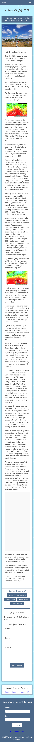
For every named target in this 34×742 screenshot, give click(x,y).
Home (4, 3)
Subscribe (17, 725)
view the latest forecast (19, 20)
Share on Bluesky (21, 595)
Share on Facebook (23, 599)
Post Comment (17, 665)
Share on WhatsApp (17, 603)
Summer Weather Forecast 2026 (17, 692)
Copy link (10, 595)
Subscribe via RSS (17, 732)
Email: (7, 638)
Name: (7, 629)
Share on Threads (10, 599)
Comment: (9, 647)
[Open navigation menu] (29, 2)
